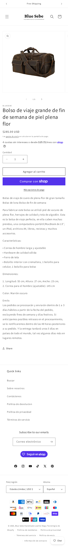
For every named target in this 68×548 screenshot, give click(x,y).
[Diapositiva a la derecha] (42, 99)
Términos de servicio (18, 419)
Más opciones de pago (34, 189)
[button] (7, 16)
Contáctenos (14, 396)
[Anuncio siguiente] (61, 4)
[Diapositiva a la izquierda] (26, 99)
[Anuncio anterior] (6, 4)
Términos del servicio (26, 535)
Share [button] (9, 348)
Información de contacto (35, 541)
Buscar (11, 380)
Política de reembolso (27, 530)
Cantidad (7, 152)
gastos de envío (12, 136)
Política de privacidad (19, 411)
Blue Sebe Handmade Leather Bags (31, 526)
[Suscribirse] (51, 442)
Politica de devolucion (19, 404)
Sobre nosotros (15, 388)
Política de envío (47, 535)
